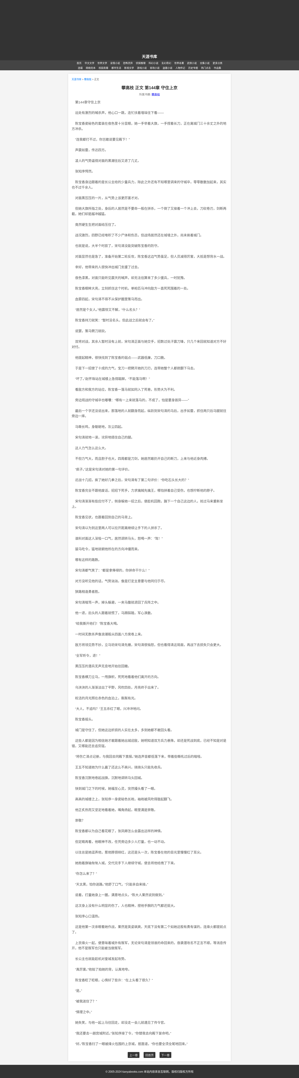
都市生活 (116, 68)
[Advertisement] (149, 27)
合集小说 (205, 63)
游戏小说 (142, 68)
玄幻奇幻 (166, 63)
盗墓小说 (167, 68)
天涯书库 (76, 79)
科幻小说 (153, 63)
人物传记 (180, 68)
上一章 (133, 1055)
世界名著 (179, 63)
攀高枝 (87, 79)
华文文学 (89, 63)
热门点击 (206, 68)
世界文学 (102, 63)
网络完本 (91, 68)
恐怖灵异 (128, 63)
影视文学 (129, 68)
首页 (79, 63)
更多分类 (217, 63)
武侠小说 (192, 63)
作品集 (217, 68)
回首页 (149, 1055)
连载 (80, 68)
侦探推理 (141, 63)
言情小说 (115, 63)
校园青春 (103, 68)
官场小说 (155, 68)
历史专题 (193, 68)
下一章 (165, 1055)
